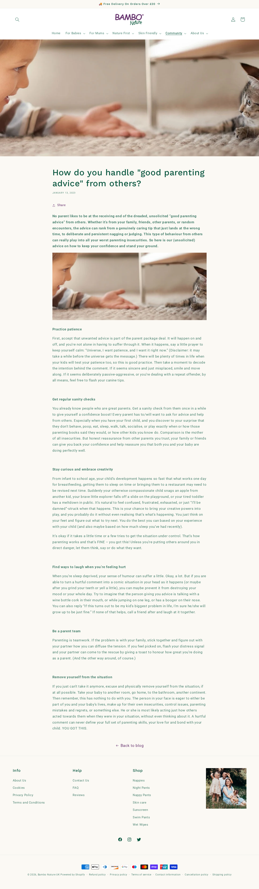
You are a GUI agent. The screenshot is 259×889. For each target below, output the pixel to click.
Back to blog (132, 745)
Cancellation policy (196, 874)
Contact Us (81, 780)
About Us (19, 780)
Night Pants (141, 788)
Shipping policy (221, 874)
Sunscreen (140, 810)
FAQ (76, 788)
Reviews (79, 795)
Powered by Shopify (73, 874)
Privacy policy (118, 874)
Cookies (19, 788)
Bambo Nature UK (49, 874)
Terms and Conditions (29, 802)
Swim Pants (141, 817)
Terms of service (141, 874)
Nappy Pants (142, 795)
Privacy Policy (23, 795)
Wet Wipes (140, 824)
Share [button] (61, 205)
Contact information (167, 874)
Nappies (139, 780)
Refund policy (97, 874)
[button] (17, 19)
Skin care (139, 802)
